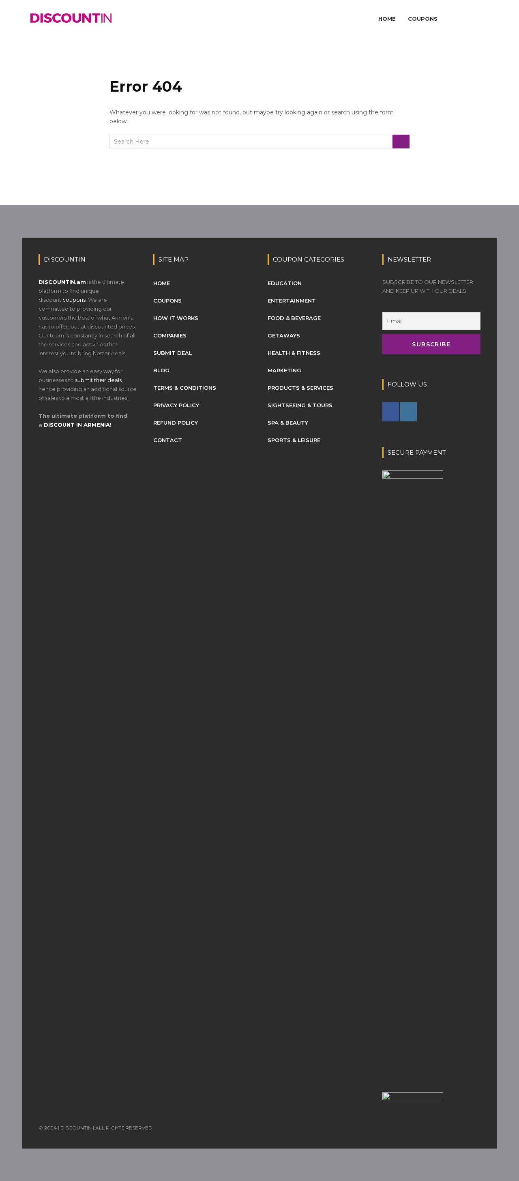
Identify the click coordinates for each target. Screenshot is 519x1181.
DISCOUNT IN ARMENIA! (78, 424)
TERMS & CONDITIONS (184, 387)
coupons (74, 299)
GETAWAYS (284, 335)
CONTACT (167, 440)
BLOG (161, 370)
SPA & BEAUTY (288, 422)
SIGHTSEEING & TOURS (300, 405)
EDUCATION (285, 283)
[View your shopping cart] (478, 18)
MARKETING (284, 370)
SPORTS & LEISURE (294, 440)
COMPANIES (170, 335)
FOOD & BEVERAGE (294, 318)
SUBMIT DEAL (172, 353)
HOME (387, 18)
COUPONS (423, 18)
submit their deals (98, 380)
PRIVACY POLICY (176, 405)
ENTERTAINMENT (292, 300)
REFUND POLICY (175, 422)
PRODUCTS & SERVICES (300, 387)
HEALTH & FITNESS (294, 353)
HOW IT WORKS (175, 318)
